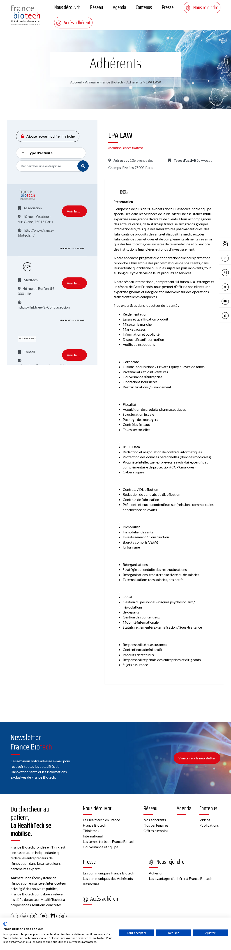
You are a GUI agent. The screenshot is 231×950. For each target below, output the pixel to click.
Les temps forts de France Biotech (109, 841)
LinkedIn (230, 258)
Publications (209, 825)
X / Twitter (230, 286)
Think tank (91, 830)
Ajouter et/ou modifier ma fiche (50, 136)
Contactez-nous (230, 243)
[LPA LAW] (124, 192)
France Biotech (94, 825)
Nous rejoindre (205, 8)
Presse (168, 7)
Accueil (76, 82)
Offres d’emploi (155, 830)
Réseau (96, 7)
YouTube (230, 301)
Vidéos (204, 820)
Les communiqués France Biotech (108, 873)
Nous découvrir (67, 7)
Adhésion (156, 873)
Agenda (119, 7)
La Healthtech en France (101, 820)
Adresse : (121, 160)
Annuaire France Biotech (104, 82)
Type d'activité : (186, 160)
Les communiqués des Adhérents (108, 878)
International (93, 836)
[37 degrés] (27, 267)
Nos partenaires (155, 825)
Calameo (230, 315)
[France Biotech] (27, 195)
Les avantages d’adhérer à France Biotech (180, 878)
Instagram (230, 272)
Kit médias (91, 884)
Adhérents (115, 63)
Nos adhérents (154, 820)
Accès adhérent (77, 23)
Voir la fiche (76, 211)
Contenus (144, 7)
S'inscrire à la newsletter (197, 758)
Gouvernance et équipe (100, 847)
